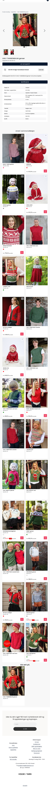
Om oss (37, 742)
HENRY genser (30, 531)
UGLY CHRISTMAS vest (32, 246)
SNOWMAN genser (31, 572)
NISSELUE (28, 164)
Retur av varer (36, 748)
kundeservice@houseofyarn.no (26, 765)
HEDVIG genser (7, 205)
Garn (13, 745)
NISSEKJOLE (6, 368)
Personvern (37, 753)
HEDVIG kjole (29, 286)
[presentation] (4, 30)
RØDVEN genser (30, 612)
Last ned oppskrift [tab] (25, 64)
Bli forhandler (13, 759)
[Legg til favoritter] (22, 135)
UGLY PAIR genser (30, 653)
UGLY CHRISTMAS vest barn (10, 409)
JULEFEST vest (6, 286)
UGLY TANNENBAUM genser (10, 697)
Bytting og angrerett (36, 751)
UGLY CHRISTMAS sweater (33, 327)
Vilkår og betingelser (36, 746)
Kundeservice (36, 744)
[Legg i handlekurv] (45, 170)
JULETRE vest (29, 449)
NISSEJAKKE (29, 205)
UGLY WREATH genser (8, 490)
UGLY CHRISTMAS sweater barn (11, 572)
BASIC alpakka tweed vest (33, 409)
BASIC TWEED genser (8, 164)
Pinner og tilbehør (13, 747)
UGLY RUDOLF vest (31, 490)
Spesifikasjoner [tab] (25, 82)
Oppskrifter (13, 749)
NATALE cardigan (7, 327)
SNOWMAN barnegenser (9, 531)
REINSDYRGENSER (7, 246)
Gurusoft (25, 785)
